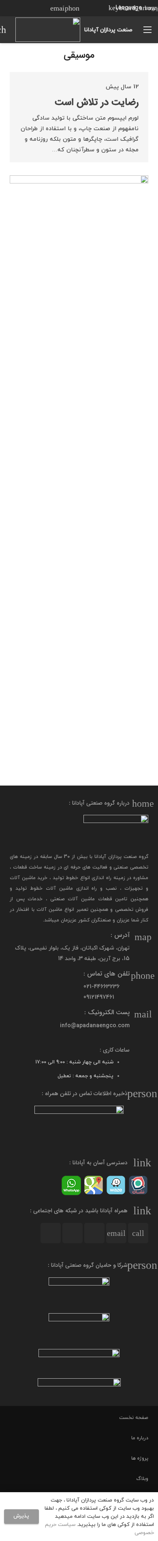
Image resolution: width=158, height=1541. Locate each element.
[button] (130, 8)
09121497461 (98, 997)
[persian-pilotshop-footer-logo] (79, 1327)
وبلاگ (142, 1479)
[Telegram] (28, 8)
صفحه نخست (133, 1417)
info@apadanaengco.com (95, 1026)
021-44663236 (101, 987)
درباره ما (139, 1438)
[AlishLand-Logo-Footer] (79, 1360)
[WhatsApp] (13, 8)
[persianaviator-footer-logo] (79, 1292)
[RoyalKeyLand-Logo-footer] (79, 1388)
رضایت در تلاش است (97, 102)
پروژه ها (139, 1458)
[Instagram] (43, 8)
